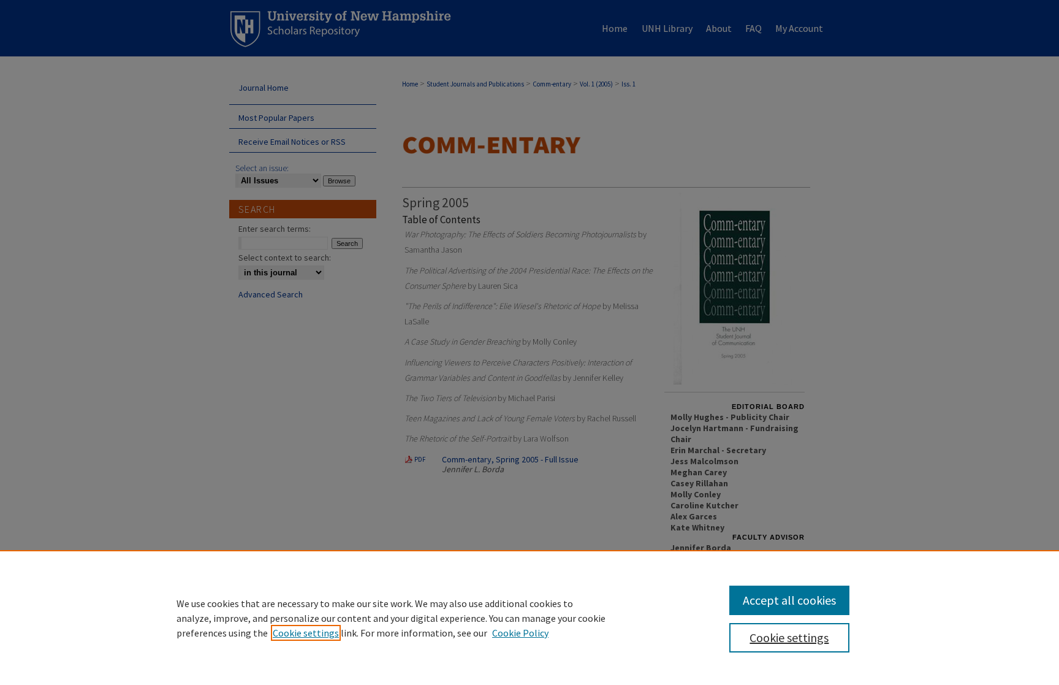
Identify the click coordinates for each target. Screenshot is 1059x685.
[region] (529, 617)
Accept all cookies (789, 600)
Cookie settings (306, 633)
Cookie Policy (520, 633)
